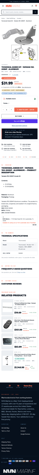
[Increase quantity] (11, 110)
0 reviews (15, 74)
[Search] (35, 12)
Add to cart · (26, 109)
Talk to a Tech (5, 431)
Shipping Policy (6, 442)
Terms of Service (6, 448)
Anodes (19, 18)
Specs (18, 157)
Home (3, 18)
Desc (11, 157)
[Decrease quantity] (3, 110)
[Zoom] (34, 27)
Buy (4, 157)
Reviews (33, 157)
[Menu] (3, 5)
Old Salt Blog (5, 428)
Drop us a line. (21, 272)
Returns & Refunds (6, 445)
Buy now (18, 116)
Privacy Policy (5, 451)
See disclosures (26, 87)
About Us (23, 428)
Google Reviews (25, 434)
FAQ (25, 157)
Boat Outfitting (11, 18)
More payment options (19, 126)
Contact (23, 431)
